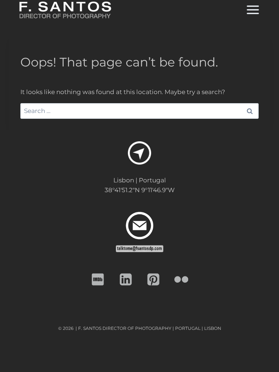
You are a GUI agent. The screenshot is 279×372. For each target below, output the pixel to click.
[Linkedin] (126, 280)
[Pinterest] (153, 280)
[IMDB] (98, 280)
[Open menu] (252, 9)
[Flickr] (181, 280)
